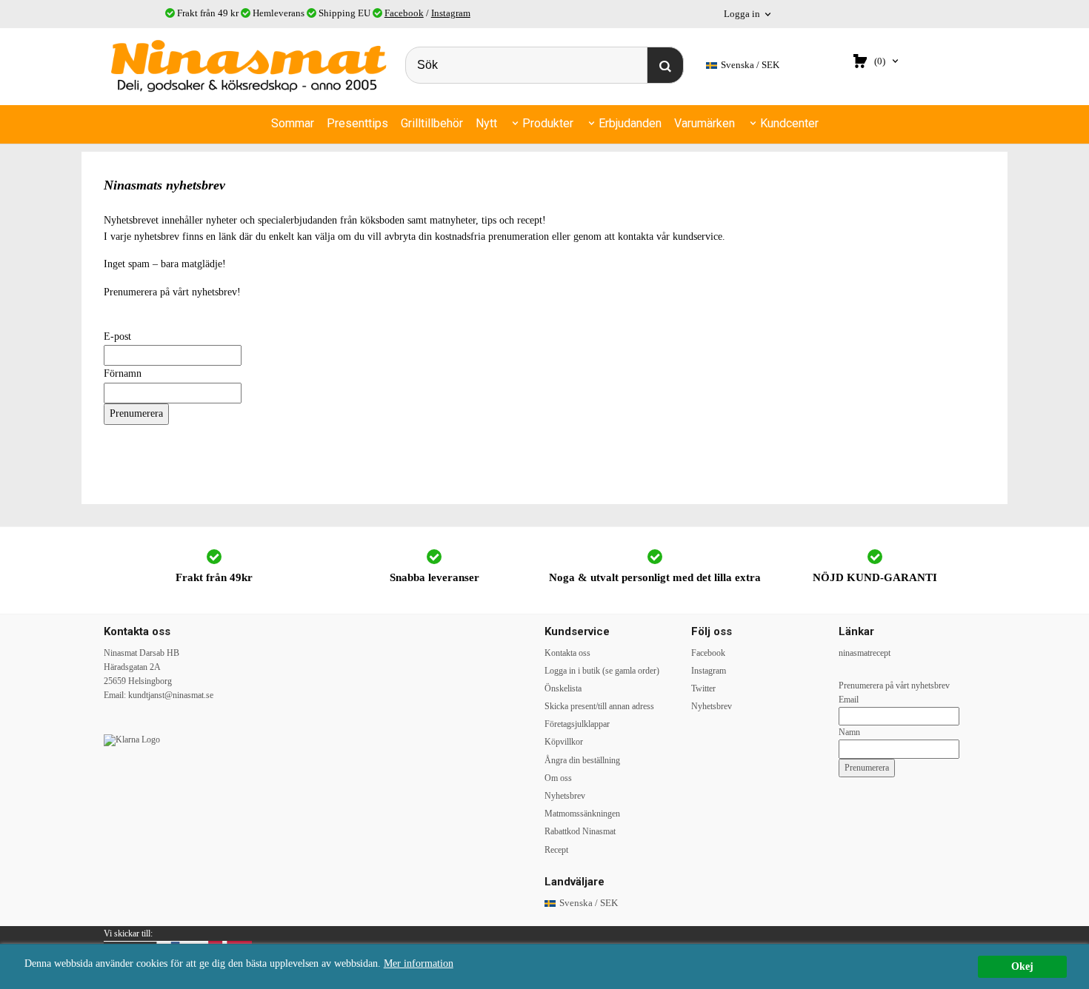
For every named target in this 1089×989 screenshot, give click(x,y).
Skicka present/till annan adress (599, 706)
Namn (849, 732)
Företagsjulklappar (577, 724)
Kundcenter (789, 123)
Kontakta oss (567, 653)
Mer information (418, 963)
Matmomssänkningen (582, 813)
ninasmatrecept (864, 653)
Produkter (547, 123)
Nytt (486, 123)
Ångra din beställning (582, 760)
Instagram (450, 13)
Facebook (404, 13)
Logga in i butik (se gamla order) (601, 671)
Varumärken (704, 123)
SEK (750, 64)
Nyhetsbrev (564, 796)
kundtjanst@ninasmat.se (170, 695)
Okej (1022, 966)
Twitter (703, 688)
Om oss (558, 778)
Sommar (292, 123)
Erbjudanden (630, 123)
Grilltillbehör (432, 123)
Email (849, 699)
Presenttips (357, 123)
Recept (556, 850)
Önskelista (563, 688)
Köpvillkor (563, 742)
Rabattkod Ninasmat (580, 831)
